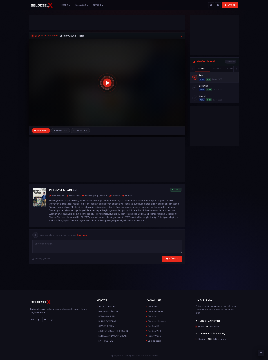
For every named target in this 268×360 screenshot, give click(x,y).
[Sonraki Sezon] (236, 69)
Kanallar (80, 5)
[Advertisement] (107, 22)
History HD (153, 306)
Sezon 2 (217, 69)
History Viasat (154, 336)
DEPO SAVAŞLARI (106, 316)
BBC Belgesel (154, 341)
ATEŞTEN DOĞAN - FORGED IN (113, 331)
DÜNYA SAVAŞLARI (107, 321)
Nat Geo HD (153, 326)
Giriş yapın (81, 235)
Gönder (173, 258)
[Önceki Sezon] (192, 69)
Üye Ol (231, 5)
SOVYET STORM (106, 326)
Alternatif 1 (60, 130)
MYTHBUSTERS (105, 341)
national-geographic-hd (96, 195)
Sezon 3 (231, 69)
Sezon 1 (203, 69)
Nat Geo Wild (154, 331)
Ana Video (42, 130)
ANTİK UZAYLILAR (107, 306)
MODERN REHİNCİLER (108, 311)
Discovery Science (157, 321)
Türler (97, 5)
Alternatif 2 (80, 130)
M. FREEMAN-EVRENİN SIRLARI (112, 336)
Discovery (153, 316)
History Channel (155, 311)
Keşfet (64, 5)
